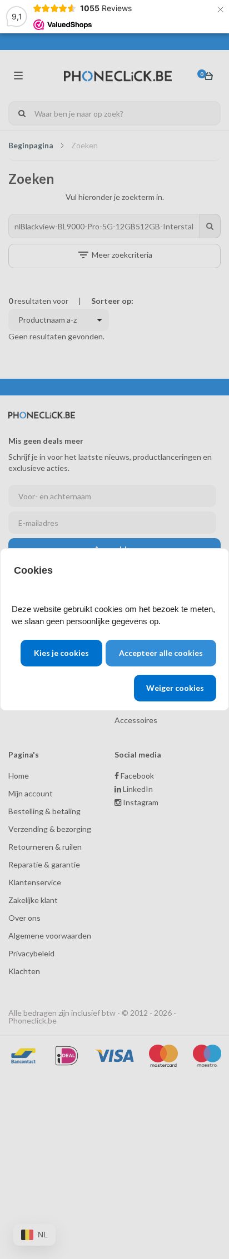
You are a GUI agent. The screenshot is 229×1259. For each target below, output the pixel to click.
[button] (161, 653)
